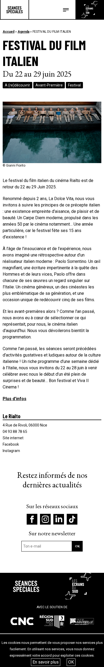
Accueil (8, 32)
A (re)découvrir (17, 85)
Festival (74, 85)
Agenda (23, 32)
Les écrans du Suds (89, 9)
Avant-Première (49, 85)
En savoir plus (46, 662)
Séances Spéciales (15, 9)
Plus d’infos (14, 398)
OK (71, 662)
